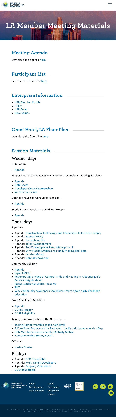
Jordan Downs (23, 347)
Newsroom (53, 390)
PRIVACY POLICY (32, 412)
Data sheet (21, 184)
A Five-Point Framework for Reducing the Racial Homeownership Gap (59, 328)
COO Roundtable (25, 369)
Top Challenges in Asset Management (49, 247)
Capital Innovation (37, 257)
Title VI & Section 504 (55, 412)
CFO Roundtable (36, 359)
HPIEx (18, 105)
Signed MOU (22, 273)
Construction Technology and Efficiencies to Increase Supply (63, 233)
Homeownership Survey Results (34, 335)
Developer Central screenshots (34, 188)
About (32, 383)
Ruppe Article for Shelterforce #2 (35, 283)
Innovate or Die (35, 240)
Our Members (36, 387)
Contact (51, 394)
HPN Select (21, 109)
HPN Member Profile (27, 102)
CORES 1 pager (24, 309)
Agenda (19, 169)
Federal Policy (34, 236)
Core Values (22, 112)
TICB (17, 287)
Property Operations (38, 366)
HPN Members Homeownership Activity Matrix (44, 332)
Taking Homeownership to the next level (40, 324)
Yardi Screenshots (26, 192)
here (43, 59)
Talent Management (38, 243)
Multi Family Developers (41, 362)
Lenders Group (35, 254)
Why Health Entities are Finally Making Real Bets (56, 250)
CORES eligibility (25, 313)
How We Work (36, 390)
